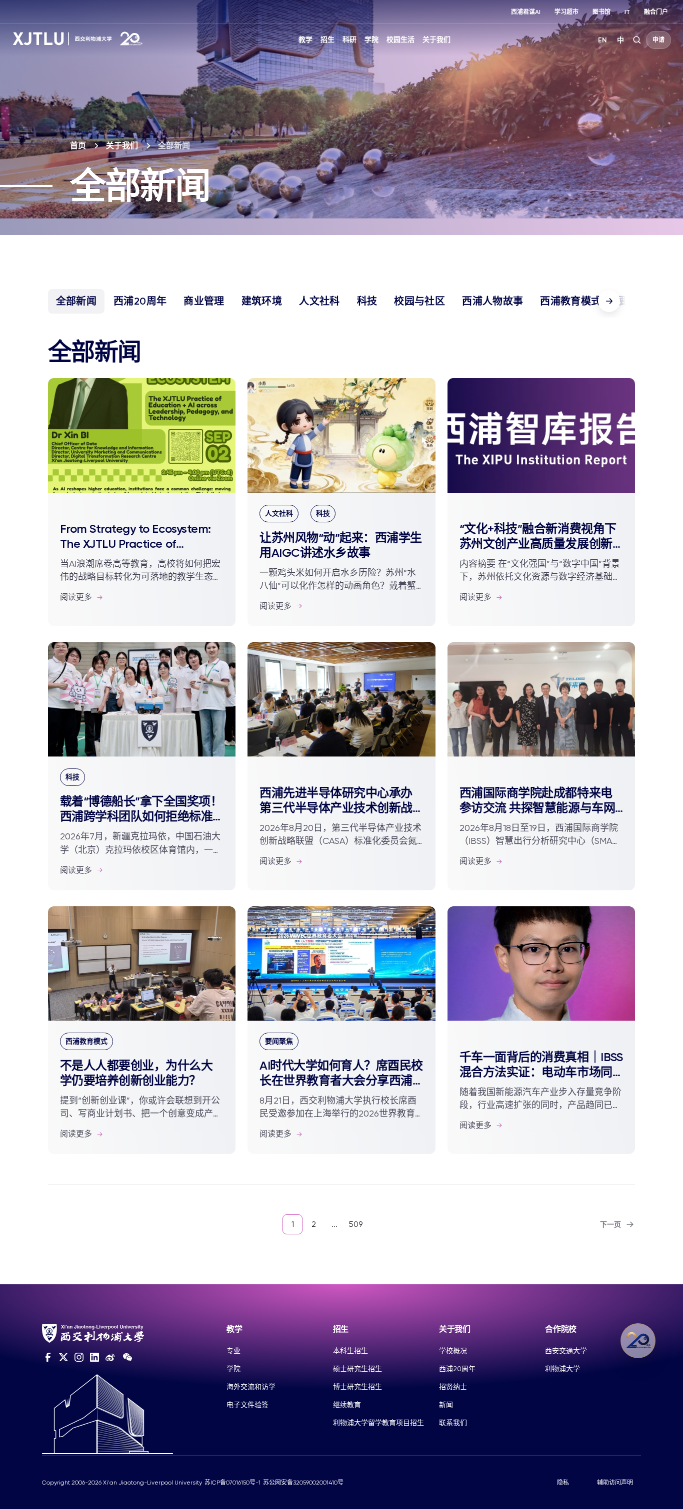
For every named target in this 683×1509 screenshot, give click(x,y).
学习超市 (566, 11)
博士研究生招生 (357, 1387)
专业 (233, 1351)
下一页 (610, 1224)
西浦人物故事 (492, 301)
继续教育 (347, 1405)
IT (627, 11)
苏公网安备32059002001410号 (303, 1482)
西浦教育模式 (570, 301)
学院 (371, 39)
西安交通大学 (566, 1351)
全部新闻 (76, 301)
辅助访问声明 (615, 1482)
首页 (78, 145)
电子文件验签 (247, 1405)
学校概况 (453, 1351)
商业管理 (204, 301)
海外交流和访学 (251, 1387)
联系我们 (453, 1423)
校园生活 (400, 39)
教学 (305, 39)
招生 (327, 39)
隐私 (563, 1482)
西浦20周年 (140, 301)
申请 (658, 39)
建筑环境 (262, 301)
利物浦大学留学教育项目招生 (378, 1423)
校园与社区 (419, 301)
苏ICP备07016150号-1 (232, 1482)
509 (355, 1224)
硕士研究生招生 (357, 1369)
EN (602, 40)
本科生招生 (350, 1351)
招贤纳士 (453, 1387)
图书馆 (601, 11)
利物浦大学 (562, 1369)
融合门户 (656, 11)
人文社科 (319, 301)
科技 (367, 301)
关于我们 (436, 39)
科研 (349, 39)
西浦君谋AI (525, 11)
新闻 (446, 1405)
